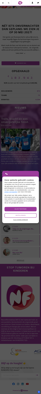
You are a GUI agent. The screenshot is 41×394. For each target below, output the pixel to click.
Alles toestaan (20, 209)
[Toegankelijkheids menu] (39, 392)
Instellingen (20, 215)
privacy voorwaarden (10, 192)
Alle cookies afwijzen (20, 220)
